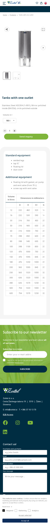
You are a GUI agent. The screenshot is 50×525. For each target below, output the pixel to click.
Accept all (25, 521)
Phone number (8, 464)
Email (5, 456)
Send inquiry (26, 136)
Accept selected (25, 515)
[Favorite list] (37, 3)
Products (13, 15)
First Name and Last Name (12, 449)
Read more (19, 362)
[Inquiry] (41, 3)
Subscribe (25, 369)
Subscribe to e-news (12, 349)
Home (5, 15)
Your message (8, 471)
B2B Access (8, 414)
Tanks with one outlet (26, 15)
